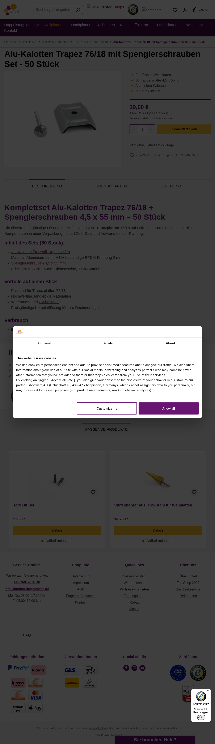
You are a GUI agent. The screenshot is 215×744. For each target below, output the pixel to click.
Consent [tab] (44, 343)
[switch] (201, 717)
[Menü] (208, 691)
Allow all (168, 408)
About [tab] (170, 343)
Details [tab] (107, 343)
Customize (104, 408)
